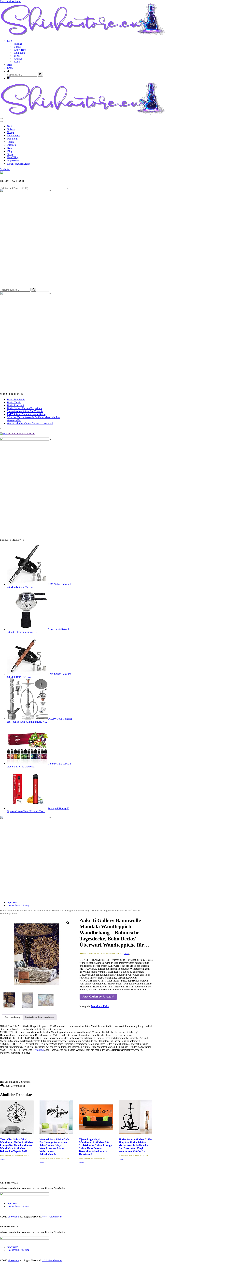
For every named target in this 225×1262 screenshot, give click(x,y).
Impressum (13, 160)
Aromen (18, 58)
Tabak (17, 55)
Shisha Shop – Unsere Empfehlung (25, 408)
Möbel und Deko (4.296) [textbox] (35, 188)
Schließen (5, 169)
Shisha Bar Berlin (16, 399)
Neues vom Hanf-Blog (21, 433)
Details (126, 953)
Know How (20, 49)
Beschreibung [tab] (12, 1017)
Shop (10, 67)
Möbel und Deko (14, 910)
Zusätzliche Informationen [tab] (39, 1017)
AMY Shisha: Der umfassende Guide (26, 414)
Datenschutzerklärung (18, 163)
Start (9, 126)
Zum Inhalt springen (10, 1)
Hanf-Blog (12, 157)
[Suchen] (40, 75)
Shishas (18, 43)
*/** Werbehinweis (52, 1216)
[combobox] (36, 187)
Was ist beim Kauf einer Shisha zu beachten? (30, 423)
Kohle (17, 61)
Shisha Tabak (14, 402)
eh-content (13, 1216)
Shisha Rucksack (15, 405)
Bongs (17, 46)
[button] (68, 923)
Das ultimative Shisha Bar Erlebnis (25, 411)
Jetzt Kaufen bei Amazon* (98, 996)
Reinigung (19, 52)
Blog (9, 64)
